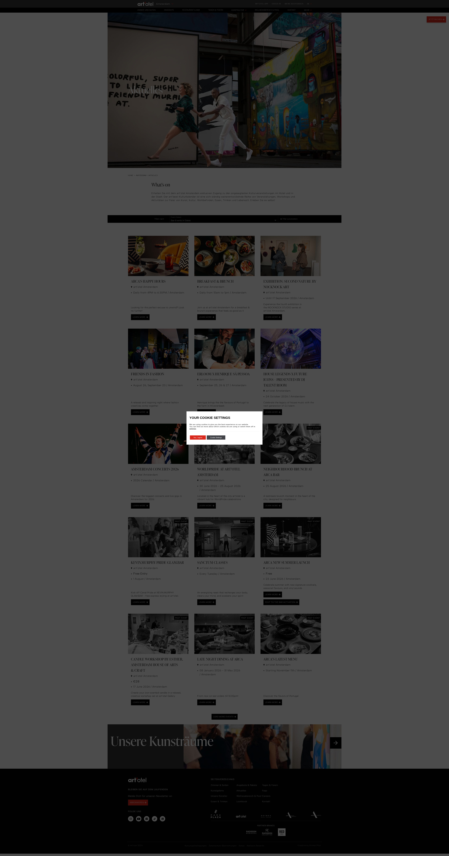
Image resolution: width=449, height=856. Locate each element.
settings (192, 429)
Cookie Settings (216, 437)
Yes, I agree (197, 437)
